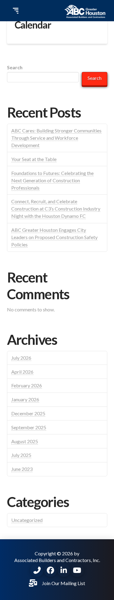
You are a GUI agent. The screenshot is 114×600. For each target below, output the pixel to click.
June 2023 (22, 469)
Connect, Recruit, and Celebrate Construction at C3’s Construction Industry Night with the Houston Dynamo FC (55, 208)
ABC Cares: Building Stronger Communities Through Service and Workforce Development (56, 138)
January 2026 (25, 399)
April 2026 (22, 372)
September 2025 (28, 427)
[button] (15, 10)
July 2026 (21, 358)
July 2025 (21, 455)
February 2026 (26, 385)
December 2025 (28, 413)
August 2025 (24, 441)
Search (14, 67)
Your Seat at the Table (34, 159)
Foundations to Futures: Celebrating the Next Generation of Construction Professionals (52, 180)
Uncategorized (27, 520)
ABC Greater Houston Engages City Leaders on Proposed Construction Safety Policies (54, 237)
